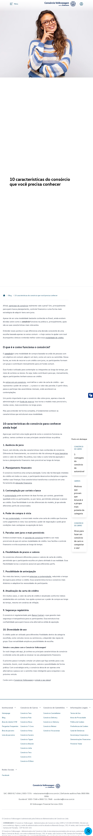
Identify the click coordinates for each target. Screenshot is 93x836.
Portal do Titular (76, 744)
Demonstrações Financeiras (80, 739)
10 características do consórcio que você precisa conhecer (36, 295)
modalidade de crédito (54, 337)
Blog (10, 295)
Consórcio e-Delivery (51, 722)
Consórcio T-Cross (27, 726)
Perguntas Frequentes (10, 726)
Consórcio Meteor (49, 726)
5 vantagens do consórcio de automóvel (79, 463)
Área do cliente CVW (9, 722)
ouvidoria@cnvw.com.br (64, 799)
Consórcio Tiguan (26, 739)
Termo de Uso (75, 713)
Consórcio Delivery (50, 717)
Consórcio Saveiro (27, 735)
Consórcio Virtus (26, 731)
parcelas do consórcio (34, 537)
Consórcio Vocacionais (51, 731)
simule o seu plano (42, 680)
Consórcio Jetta (26, 748)
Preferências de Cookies (79, 726)
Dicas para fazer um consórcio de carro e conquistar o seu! (79, 539)
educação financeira (23, 483)
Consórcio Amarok (27, 744)
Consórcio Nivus (26, 722)
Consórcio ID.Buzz (27, 761)
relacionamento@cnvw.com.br (46, 793)
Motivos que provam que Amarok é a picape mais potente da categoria (79, 500)
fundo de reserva (27, 401)
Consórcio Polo (25, 717)
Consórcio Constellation (51, 713)
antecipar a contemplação (40, 576)
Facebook (5, 775)
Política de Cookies (77, 722)
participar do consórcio (18, 305)
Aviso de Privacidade (78, 717)
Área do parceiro (8, 731)
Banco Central (38, 615)
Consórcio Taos (25, 713)
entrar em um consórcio (16, 382)
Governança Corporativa (79, 735)
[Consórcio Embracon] (4, 295)
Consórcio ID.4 (25, 757)
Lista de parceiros (8, 735)
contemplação (10, 495)
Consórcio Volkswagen (23, 680)
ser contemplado (13, 518)
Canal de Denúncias (77, 731)
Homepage (6, 713)
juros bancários (61, 453)
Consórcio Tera (25, 752)
